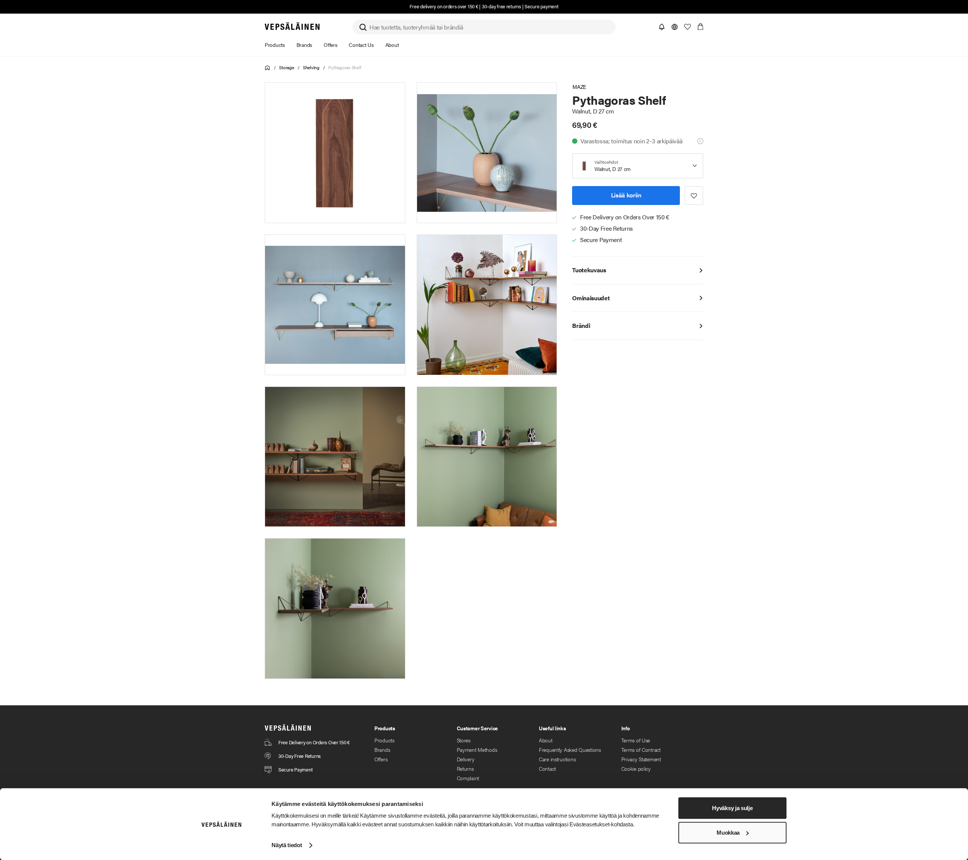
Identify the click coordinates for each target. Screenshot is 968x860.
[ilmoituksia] (661, 26)
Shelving (311, 67)
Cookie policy (636, 768)
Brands (382, 749)
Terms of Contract (641, 749)
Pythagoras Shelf (344, 67)
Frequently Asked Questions (570, 749)
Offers (380, 759)
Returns (465, 768)
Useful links (552, 728)
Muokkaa (728, 832)
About (545, 740)
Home (267, 67)
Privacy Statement (641, 759)
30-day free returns (501, 6)
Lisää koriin (626, 195)
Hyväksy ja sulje (732, 808)
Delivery (466, 759)
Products (384, 740)
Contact (547, 768)
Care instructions (557, 759)
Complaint (468, 778)
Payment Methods (477, 749)
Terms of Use (635, 740)
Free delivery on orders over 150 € (444, 6)
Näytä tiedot (286, 845)
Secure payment (541, 6)
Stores (463, 740)
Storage (286, 67)
